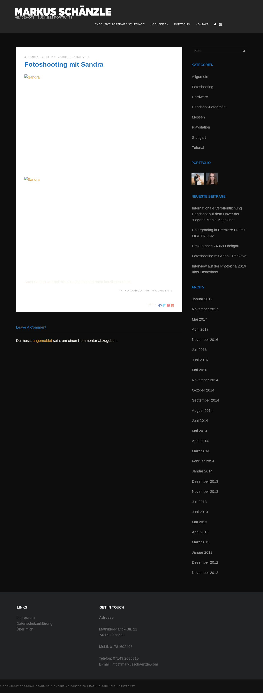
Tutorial (198, 148)
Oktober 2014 (203, 390)
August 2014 (202, 411)
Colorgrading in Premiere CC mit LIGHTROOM (218, 233)
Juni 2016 (200, 360)
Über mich (24, 629)
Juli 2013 (199, 502)
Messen (198, 117)
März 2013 (200, 542)
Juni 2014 (200, 421)
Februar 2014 (203, 461)
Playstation (201, 127)
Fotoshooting (137, 290)
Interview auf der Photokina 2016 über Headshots (219, 269)
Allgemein (200, 77)
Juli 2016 (199, 350)
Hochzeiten (159, 24)
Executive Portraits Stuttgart (120, 24)
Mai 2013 (199, 522)
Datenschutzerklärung (34, 623)
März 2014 (200, 451)
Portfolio (182, 24)
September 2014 (205, 400)
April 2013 (200, 532)
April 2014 (200, 441)
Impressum (25, 618)
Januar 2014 (202, 471)
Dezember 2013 (205, 481)
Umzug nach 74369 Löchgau (215, 246)
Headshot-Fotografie (209, 107)
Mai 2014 (199, 431)
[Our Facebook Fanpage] (215, 24)
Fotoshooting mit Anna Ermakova (219, 256)
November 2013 (205, 491)
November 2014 (205, 380)
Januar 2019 (202, 299)
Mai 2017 (199, 319)
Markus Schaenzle (74, 57)
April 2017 (200, 329)
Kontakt (202, 24)
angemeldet (42, 341)
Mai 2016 (199, 370)
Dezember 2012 (205, 562)
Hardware (200, 97)
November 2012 (205, 573)
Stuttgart (199, 137)
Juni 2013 (200, 512)
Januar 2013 (202, 552)
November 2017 (205, 309)
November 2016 (205, 340)
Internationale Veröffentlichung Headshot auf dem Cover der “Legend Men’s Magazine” (217, 214)
